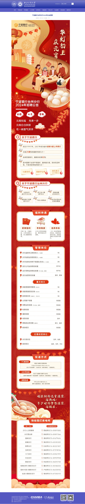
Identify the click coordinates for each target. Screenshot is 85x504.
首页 (15, 10)
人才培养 (32, 10)
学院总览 (20, 10)
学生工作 (50, 10)
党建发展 (44, 10)
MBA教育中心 (57, 3)
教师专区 (69, 10)
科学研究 (38, 10)
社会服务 (57, 10)
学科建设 (26, 10)
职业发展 (63, 10)
